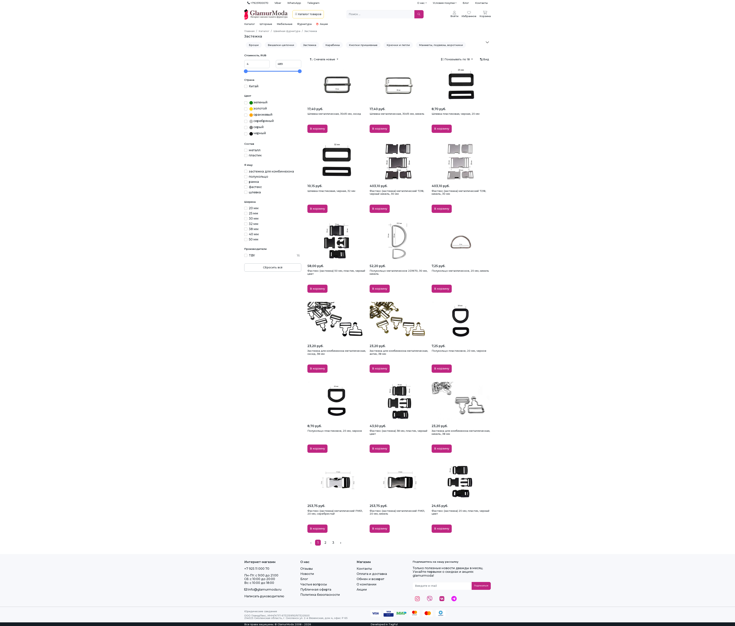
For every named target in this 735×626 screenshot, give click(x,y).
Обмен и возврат (370, 579)
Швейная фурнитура (286, 31)
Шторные (266, 23)
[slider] (246, 71)
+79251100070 (259, 2)
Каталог (249, 23)
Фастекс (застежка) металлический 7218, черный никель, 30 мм (397, 192)
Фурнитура (304, 23)
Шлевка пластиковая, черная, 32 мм (331, 190)
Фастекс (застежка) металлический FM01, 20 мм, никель (397, 512)
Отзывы (306, 568)
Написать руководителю (264, 596)
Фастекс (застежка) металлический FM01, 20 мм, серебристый (335, 512)
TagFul (393, 624)
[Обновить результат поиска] (419, 14)
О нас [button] (421, 2)
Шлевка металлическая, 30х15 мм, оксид (334, 113)
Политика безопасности (320, 595)
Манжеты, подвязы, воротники (441, 45)
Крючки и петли (398, 45)
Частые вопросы (313, 584)
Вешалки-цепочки (281, 45)
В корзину (317, 128)
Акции (323, 23)
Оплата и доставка (372, 574)
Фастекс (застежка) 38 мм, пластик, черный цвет (398, 432)
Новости (307, 574)
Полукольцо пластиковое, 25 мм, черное (334, 430)
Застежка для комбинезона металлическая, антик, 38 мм (399, 352)
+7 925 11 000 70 (256, 568)
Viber (277, 2)
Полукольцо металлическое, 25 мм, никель (460, 270)
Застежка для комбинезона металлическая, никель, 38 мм (461, 432)
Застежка (309, 45)
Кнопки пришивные (363, 45)
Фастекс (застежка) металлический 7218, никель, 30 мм (459, 192)
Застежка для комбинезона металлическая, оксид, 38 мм (336, 352)
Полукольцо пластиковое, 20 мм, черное (459, 350)
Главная (249, 31)
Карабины (332, 45)
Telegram (313, 2)
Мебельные (284, 23)
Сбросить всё (273, 267)
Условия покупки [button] (444, 2)
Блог (466, 2)
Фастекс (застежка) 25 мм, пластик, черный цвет (460, 512)
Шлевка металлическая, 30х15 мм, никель (397, 113)
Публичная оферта (315, 589)
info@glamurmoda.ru (264, 589)
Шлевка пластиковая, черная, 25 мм (455, 113)
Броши (254, 45)
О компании (366, 584)
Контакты (481, 2)
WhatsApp (294, 2)
